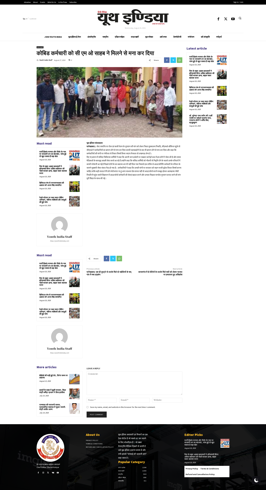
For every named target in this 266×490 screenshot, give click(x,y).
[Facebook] (218, 19)
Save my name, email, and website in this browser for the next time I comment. (122, 407)
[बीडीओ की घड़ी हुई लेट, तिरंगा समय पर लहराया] (74, 379)
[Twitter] (226, 19)
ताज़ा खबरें (40, 47)
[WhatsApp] (179, 60)
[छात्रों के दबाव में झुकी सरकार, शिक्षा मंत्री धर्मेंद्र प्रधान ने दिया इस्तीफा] (74, 394)
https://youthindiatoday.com (59, 241)
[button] (240, 18)
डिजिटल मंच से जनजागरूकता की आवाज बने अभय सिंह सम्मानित (51, 184)
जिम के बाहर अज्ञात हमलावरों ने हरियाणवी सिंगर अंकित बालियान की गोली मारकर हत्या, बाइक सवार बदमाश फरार (53, 170)
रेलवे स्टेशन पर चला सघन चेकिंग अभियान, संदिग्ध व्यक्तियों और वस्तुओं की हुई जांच (52, 200)
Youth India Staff (45, 60)
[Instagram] (43, 472)
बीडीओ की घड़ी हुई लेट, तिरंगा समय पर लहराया (53, 376)
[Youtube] (233, 19)
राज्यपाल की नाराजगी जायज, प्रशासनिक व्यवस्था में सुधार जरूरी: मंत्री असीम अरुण (52, 407)
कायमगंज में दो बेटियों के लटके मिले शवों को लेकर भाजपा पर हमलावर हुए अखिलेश (160, 273)
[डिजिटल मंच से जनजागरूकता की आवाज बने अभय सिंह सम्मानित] (74, 186)
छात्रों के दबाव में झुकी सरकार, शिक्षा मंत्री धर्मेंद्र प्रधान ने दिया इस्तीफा (52, 391)
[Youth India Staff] (59, 224)
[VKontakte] (53, 472)
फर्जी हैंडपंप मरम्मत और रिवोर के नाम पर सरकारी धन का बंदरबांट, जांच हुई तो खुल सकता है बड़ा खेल (52, 154)
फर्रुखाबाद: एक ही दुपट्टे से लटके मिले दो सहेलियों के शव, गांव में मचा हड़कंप (109, 273)
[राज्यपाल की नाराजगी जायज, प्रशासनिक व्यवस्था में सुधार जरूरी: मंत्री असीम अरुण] (74, 408)
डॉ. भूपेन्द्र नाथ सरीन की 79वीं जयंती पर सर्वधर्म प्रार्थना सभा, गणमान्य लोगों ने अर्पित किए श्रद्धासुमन (200, 119)
